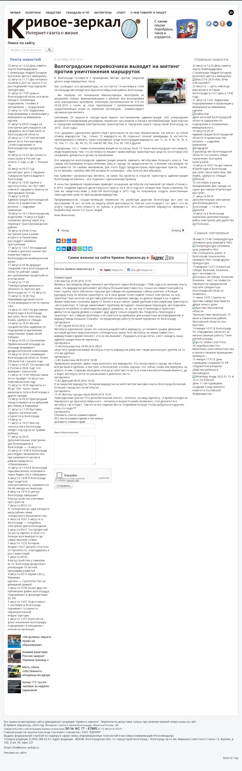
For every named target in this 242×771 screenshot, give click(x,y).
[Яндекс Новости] (111, 270)
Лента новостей (25, 59)
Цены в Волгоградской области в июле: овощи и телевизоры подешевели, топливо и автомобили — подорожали (28, 100)
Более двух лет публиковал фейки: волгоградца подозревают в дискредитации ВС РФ (28, 593)
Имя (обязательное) (66, 432)
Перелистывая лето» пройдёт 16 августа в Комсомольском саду (28, 378)
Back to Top (230, 758)
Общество (53, 12)
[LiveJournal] (69, 248)
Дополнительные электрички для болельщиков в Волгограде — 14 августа (26, 442)
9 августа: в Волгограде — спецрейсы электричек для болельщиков (27, 522)
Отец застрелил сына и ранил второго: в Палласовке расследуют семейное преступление (23, 237)
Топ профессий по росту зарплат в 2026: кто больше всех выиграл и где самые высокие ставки (28, 535)
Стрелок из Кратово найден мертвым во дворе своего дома (211, 311)
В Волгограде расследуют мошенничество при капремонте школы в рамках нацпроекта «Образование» (27, 457)
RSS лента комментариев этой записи (78, 418)
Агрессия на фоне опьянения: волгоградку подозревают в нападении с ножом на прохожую (27, 624)
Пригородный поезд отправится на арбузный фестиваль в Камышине (28, 402)
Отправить (63, 485)
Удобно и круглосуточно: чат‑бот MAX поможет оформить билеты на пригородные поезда (28, 188)
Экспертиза (103, 12)
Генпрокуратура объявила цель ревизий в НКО (212, 251)
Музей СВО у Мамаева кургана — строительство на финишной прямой (26, 579)
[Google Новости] (140, 270)
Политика (33, 12)
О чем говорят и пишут (148, 12)
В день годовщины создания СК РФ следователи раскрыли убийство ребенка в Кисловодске (210, 376)
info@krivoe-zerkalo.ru (25, 747)
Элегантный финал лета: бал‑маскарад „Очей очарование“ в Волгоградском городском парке (26, 144)
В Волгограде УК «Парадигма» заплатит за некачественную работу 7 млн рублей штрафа (213, 342)
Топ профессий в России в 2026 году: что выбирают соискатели (28, 368)
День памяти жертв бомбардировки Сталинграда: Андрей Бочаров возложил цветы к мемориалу (27, 71)
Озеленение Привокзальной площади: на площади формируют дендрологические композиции (28, 346)
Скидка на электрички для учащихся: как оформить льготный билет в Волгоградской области (27, 129)
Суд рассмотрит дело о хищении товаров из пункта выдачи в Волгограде (26, 174)
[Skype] (85, 248)
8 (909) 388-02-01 (40, 739)
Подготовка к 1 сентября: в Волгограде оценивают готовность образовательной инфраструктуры (27, 608)
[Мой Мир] (69, 241)
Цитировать (62, 322)
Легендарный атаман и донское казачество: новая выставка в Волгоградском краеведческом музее (28, 254)
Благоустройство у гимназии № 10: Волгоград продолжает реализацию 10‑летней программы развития (27, 563)
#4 (59, 346)
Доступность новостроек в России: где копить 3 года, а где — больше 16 (28, 160)
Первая (15, 12)
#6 (58, 281)
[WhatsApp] (79, 248)
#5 (59, 325)
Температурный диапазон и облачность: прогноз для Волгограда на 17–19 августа (27, 287)
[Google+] (74, 241)
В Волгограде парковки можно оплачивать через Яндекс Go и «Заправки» (27, 471)
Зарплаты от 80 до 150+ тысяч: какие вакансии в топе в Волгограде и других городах (28, 390)
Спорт (121, 12)
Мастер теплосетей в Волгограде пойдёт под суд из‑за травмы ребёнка (26, 428)
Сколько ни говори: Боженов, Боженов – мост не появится (211, 280)
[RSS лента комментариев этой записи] (73, 277)
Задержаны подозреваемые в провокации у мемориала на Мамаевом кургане (28, 115)
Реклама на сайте (15, 752)
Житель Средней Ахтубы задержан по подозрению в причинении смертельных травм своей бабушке (27, 330)
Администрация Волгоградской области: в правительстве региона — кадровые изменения (28, 203)
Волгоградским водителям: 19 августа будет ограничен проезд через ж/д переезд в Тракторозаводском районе (28, 220)
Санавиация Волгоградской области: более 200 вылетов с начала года (28, 357)
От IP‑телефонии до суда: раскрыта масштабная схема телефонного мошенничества (28, 511)
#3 (59, 360)
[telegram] (90, 248)
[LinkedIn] (63, 248)
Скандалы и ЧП (77, 12)
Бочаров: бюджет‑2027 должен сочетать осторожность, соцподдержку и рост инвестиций (28, 548)
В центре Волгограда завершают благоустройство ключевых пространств (26, 497)
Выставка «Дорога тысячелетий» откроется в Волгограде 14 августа (25, 414)
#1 (59, 394)
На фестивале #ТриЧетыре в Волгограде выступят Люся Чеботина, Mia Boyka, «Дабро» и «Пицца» (28, 315)
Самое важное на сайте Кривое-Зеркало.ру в (109, 257)
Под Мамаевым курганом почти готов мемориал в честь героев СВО (28, 301)
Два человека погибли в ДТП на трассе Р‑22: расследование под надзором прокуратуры (27, 85)
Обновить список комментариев (75, 415)
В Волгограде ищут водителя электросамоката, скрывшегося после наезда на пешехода (28, 483)
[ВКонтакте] (58, 241)
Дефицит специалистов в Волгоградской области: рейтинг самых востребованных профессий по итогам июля (28, 271)
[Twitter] (58, 248)
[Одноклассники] (63, 241)
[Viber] (74, 248)
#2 (59, 380)
